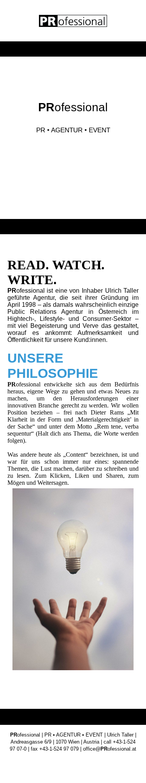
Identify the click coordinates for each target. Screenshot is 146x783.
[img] (73, 20)
